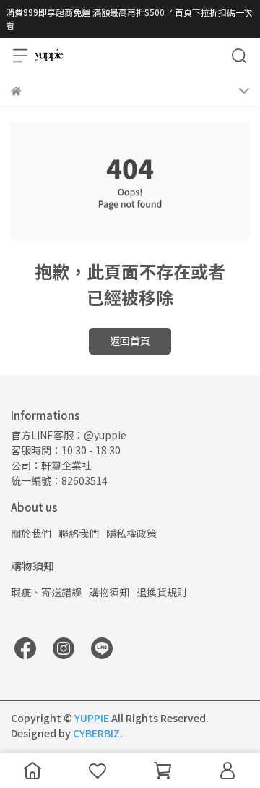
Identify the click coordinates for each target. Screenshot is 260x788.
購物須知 (109, 592)
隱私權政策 (131, 533)
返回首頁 (130, 341)
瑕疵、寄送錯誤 (46, 592)
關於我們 (31, 533)
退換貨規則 (161, 592)
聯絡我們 (78, 533)
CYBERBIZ (96, 733)
